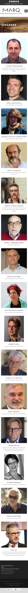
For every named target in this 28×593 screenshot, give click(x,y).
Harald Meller (14, 445)
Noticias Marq (20, 583)
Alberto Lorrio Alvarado (14, 206)
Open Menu (26, 11)
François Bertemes (14, 516)
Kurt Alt (14, 550)
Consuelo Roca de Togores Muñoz (14, 136)
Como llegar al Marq (12, 583)
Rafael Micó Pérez (14, 276)
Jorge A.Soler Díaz (14, 170)
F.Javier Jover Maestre (14, 66)
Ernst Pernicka (14, 411)
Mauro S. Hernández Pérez (14, 243)
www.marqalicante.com (6, 573)
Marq (6, 583)
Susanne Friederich (14, 482)
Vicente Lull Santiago (14, 378)
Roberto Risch (14, 344)
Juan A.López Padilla (14, 103)
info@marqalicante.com (14, 585)
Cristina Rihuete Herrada (14, 310)
